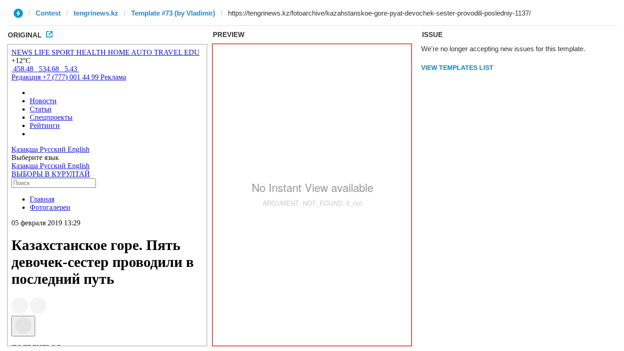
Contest (48, 13)
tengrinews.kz (96, 13)
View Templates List (457, 67)
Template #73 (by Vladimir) (173, 13)
